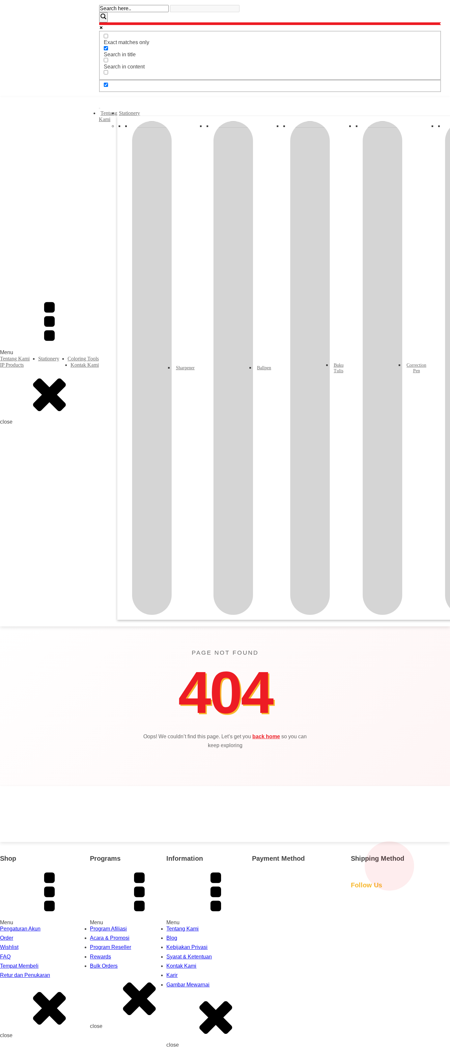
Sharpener (184, 367)
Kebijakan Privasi (187, 947)
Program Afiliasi (108, 928)
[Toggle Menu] (99, 108)
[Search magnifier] (103, 17)
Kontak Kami (84, 365)
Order (6, 938)
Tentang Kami (15, 358)
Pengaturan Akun (20, 928)
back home (266, 736)
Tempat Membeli (19, 966)
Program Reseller (110, 947)
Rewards (100, 956)
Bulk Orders (104, 966)
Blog (171, 938)
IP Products (12, 365)
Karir (172, 975)
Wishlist (9, 947)
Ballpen (263, 367)
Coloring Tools (83, 358)
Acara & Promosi (109, 938)
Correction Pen (415, 368)
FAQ (5, 956)
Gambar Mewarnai (188, 984)
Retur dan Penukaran (25, 975)
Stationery (48, 358)
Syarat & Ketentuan (189, 956)
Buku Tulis (338, 368)
